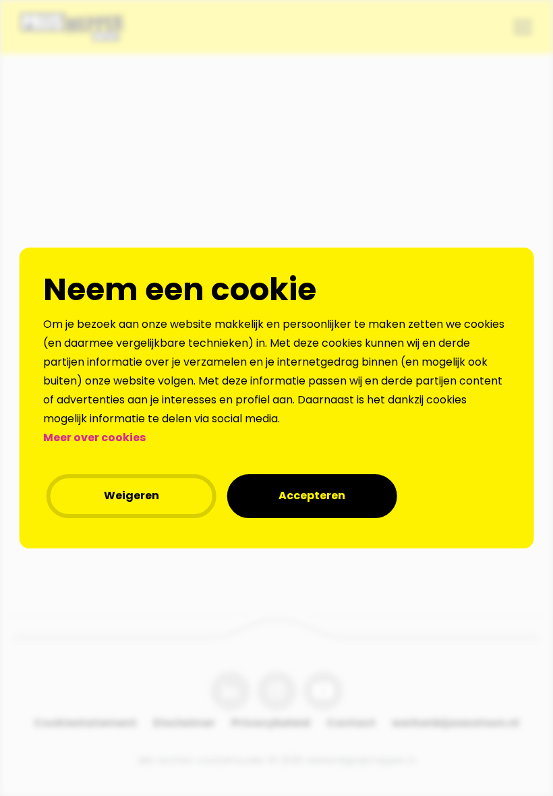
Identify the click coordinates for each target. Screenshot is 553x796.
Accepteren (312, 495)
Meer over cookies (94, 437)
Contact (351, 723)
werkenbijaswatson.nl (455, 723)
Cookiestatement (85, 723)
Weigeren (131, 495)
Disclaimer (184, 723)
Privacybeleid (270, 723)
